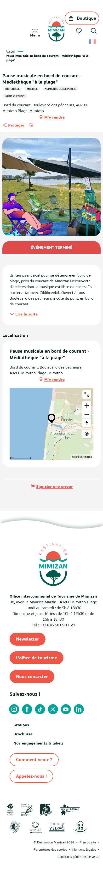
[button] (93, 31)
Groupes (21, 724)
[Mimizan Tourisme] (56, 29)
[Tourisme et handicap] (80, 826)
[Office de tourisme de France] (10, 809)
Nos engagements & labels (38, 743)
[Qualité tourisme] (36, 826)
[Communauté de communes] (27, 809)
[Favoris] (79, 31)
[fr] (92, 42)
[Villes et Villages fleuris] (70, 809)
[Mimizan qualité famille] (15, 826)
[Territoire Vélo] (57, 826)
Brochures (23, 734)
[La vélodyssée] (46, 809)
